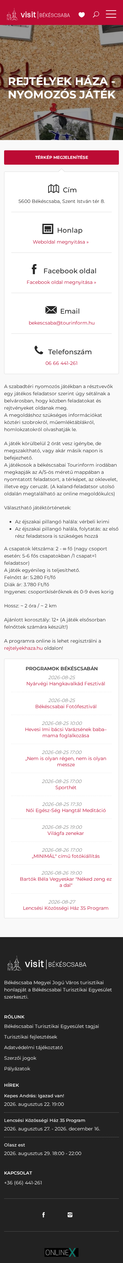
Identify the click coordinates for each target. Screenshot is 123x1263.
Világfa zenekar (65, 833)
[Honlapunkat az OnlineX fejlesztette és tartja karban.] (61, 1252)
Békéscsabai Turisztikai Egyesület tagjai (51, 1026)
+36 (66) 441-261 (23, 1183)
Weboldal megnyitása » (61, 242)
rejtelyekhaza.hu (23, 648)
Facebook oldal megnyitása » (61, 282)
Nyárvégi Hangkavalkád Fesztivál (65, 684)
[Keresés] (96, 15)
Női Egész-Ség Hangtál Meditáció (66, 810)
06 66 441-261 (61, 363)
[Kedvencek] (82, 15)
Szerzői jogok (20, 1058)
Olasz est (14, 1145)
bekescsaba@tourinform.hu (62, 323)
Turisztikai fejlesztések (30, 1037)
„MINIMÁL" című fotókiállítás (66, 856)
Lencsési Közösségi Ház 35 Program (66, 908)
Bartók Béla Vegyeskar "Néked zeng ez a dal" (66, 882)
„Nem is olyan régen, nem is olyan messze (65, 761)
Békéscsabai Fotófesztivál (66, 706)
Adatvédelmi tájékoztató (33, 1047)
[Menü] (111, 15)
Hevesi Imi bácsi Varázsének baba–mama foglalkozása (66, 732)
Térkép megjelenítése (61, 157)
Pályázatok (17, 1069)
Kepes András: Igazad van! (34, 1095)
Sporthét (66, 787)
